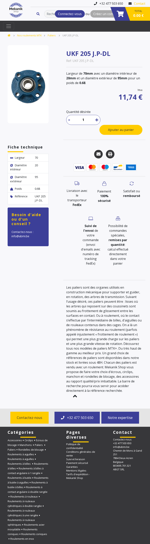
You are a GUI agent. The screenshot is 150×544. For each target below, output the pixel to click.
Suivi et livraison (75, 459)
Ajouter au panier (121, 130)
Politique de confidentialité (74, 446)
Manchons (26, 445)
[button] (75, 396)
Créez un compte (105, 14)
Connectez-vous (70, 14)
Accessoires (15, 440)
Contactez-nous (29, 417)
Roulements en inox (22, 538)
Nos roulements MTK (29, 35)
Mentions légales (76, 470)
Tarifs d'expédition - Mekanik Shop (78, 476)
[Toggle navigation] (8, 26)
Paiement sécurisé (77, 463)
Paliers (52, 35)
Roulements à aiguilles (21, 454)
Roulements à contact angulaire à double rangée (27, 489)
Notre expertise (120, 417)
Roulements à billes (19, 463)
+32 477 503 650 (79, 417)
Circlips (29, 440)
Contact (139, 3)
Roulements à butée (19, 478)
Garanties (72, 467)
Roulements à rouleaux (24, 496)
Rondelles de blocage (31, 449)
